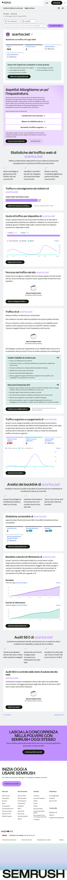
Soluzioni (4, 801)
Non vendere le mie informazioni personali (40, 816)
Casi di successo (7, 811)
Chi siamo (36, 795)
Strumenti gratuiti (23, 816)
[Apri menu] (65, 3)
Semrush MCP (22, 795)
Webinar (51, 815)
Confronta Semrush (7, 808)
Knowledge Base (54, 795)
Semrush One (6, 795)
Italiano (61, 840)
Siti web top (21, 813)
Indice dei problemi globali (39, 812)
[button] (59, 8)
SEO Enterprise (22, 798)
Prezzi (3, 803)
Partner (36, 806)
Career (36, 803)
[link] (13, 8)
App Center (21, 811)
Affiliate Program (7, 816)
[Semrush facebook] (10, 831)
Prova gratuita (6, 806)
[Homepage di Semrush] (6, 3)
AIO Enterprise (22, 801)
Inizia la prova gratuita (11, 783)
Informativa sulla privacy (9, 840)
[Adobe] (4, 835)
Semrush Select (38, 808)
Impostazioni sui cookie (44, 840)
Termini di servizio (26, 840)
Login (46, 3)
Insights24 (21, 806)
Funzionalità (5, 798)
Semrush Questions (39, 798)
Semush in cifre (6, 813)
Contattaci (37, 819)
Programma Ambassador (56, 817)
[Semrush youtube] (8, 831)
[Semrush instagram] (4, 831)
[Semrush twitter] (12, 831)
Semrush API (53, 801)
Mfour (19, 808)
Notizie (36, 801)
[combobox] (22, 25)
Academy (52, 798)
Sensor (20, 819)
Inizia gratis (56, 3)
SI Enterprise (21, 803)
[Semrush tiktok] (6, 831)
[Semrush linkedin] (2, 831)
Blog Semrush (53, 812)
